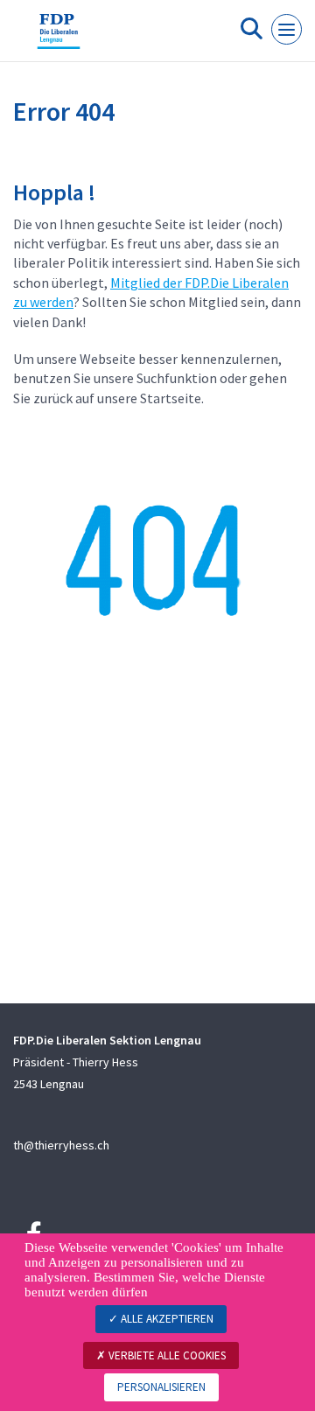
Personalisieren (161, 1387)
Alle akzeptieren (166, 1318)
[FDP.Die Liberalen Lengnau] (58, 37)
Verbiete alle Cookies (166, 1355)
